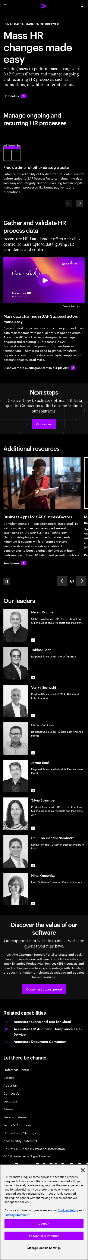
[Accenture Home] (44, 6)
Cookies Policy (68, 1210)
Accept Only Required (44, 1236)
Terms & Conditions (17, 1125)
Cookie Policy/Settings (19, 1132)
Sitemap (9, 1109)
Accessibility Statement (20, 1140)
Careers (8, 1077)
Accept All (44, 1223)
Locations (10, 1101)
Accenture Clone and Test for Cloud (42, 1021)
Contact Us (11, 1093)
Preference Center (16, 1069)
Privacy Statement (16, 1117)
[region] (44, 1212)
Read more (36, 359)
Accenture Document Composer (40, 1041)
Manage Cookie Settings (44, 1248)
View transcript (74, 306)
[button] (44, 424)
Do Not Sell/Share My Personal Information (34, 1148)
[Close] (83, 1170)
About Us (9, 1085)
